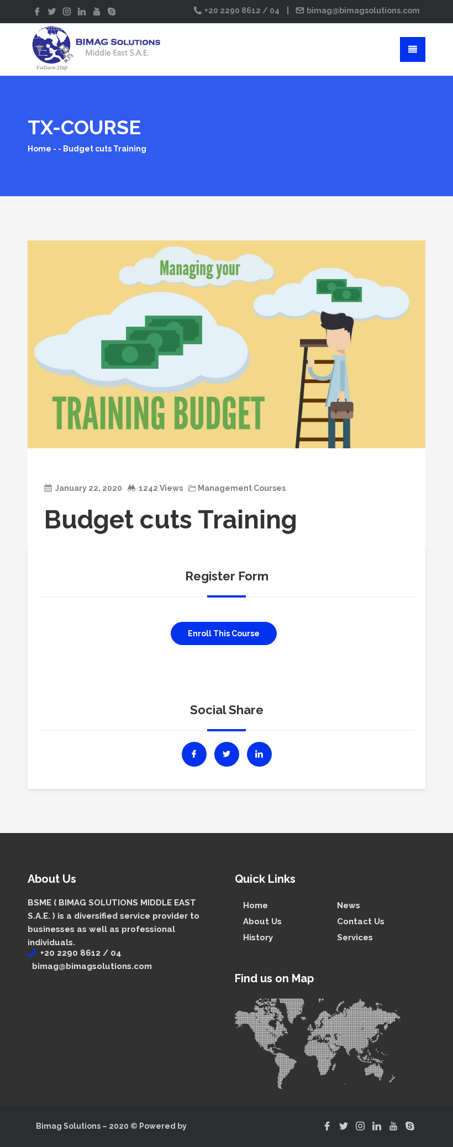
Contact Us (360, 921)
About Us (262, 921)
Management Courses (242, 488)
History (258, 937)
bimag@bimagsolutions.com (362, 10)
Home (39, 148)
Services (355, 937)
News (348, 905)
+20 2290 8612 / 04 (242, 10)
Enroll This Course (224, 633)
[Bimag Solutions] (97, 49)
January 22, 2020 (88, 488)
